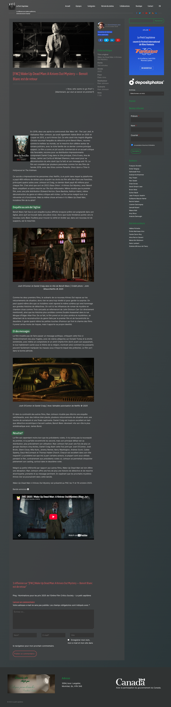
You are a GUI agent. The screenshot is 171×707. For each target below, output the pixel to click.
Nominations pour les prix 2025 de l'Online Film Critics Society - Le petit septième (54, 595)
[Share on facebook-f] (100, 40)
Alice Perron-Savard (136, 237)
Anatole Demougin (135, 216)
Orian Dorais (133, 184)
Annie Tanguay (134, 169)
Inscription (136, 151)
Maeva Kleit (133, 210)
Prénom (135, 116)
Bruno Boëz (133, 189)
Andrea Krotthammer (136, 175)
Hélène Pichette (134, 228)
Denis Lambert (134, 243)
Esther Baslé (133, 192)
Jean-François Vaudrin (137, 195)
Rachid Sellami (134, 201)
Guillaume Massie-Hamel (137, 198)
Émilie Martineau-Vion (136, 231)
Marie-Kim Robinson (136, 240)
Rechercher (159, 21)
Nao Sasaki (133, 181)
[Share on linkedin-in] (112, 40)
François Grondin (135, 166)
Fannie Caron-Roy (135, 234)
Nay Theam (133, 178)
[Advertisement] (53, 113)
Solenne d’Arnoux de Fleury (138, 246)
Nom (134, 125)
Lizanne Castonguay (136, 204)
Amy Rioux (133, 213)
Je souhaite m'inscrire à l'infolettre (144, 145)
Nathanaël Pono (134, 172)
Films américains (103, 34)
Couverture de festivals (105, 32)
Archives (132, 90)
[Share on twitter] (106, 40)
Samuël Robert (134, 207)
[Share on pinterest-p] (118, 40)
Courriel (135, 135)
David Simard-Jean (114, 25)
